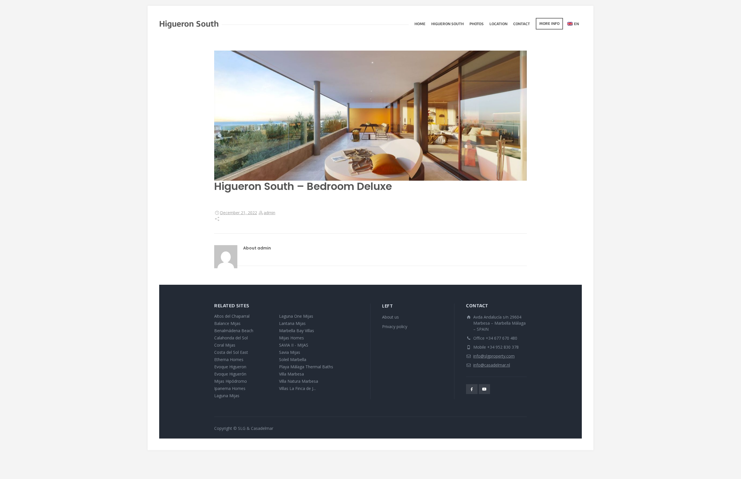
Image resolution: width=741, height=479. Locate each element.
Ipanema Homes (229, 388)
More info (549, 24)
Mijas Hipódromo (230, 381)
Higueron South (447, 24)
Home (419, 24)
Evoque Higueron (230, 366)
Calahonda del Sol (231, 338)
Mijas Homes (291, 338)
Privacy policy (394, 326)
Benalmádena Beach (233, 330)
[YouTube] (484, 389)
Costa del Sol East (231, 352)
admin (269, 212)
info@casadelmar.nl (491, 365)
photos (476, 24)
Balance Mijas (227, 323)
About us (390, 317)
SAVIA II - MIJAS (293, 345)
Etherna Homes (228, 359)
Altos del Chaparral (232, 316)
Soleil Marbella (292, 359)
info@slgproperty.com (494, 356)
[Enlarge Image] (370, 116)
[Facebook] (472, 389)
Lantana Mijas (292, 323)
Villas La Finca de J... (297, 388)
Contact (521, 24)
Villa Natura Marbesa (298, 381)
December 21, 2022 (238, 212)
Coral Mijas (224, 345)
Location (498, 24)
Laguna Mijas (226, 395)
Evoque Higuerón (230, 374)
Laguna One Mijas (296, 316)
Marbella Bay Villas (296, 330)
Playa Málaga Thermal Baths (306, 366)
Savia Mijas (289, 352)
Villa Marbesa (291, 374)
